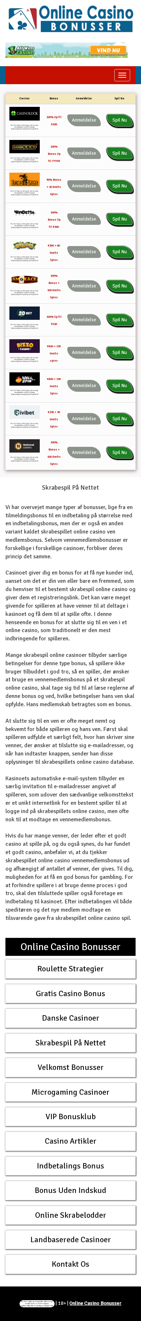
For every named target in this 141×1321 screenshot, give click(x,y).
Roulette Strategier (70, 968)
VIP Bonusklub (71, 1116)
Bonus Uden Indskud (70, 1190)
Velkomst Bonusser (71, 1067)
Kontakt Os (70, 1264)
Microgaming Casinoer (70, 1092)
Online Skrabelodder (70, 1215)
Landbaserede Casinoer (70, 1239)
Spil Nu (119, 120)
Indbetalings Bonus (70, 1166)
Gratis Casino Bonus (70, 993)
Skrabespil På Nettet (70, 1043)
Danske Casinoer (70, 1018)
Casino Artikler (71, 1141)
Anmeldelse (84, 120)
